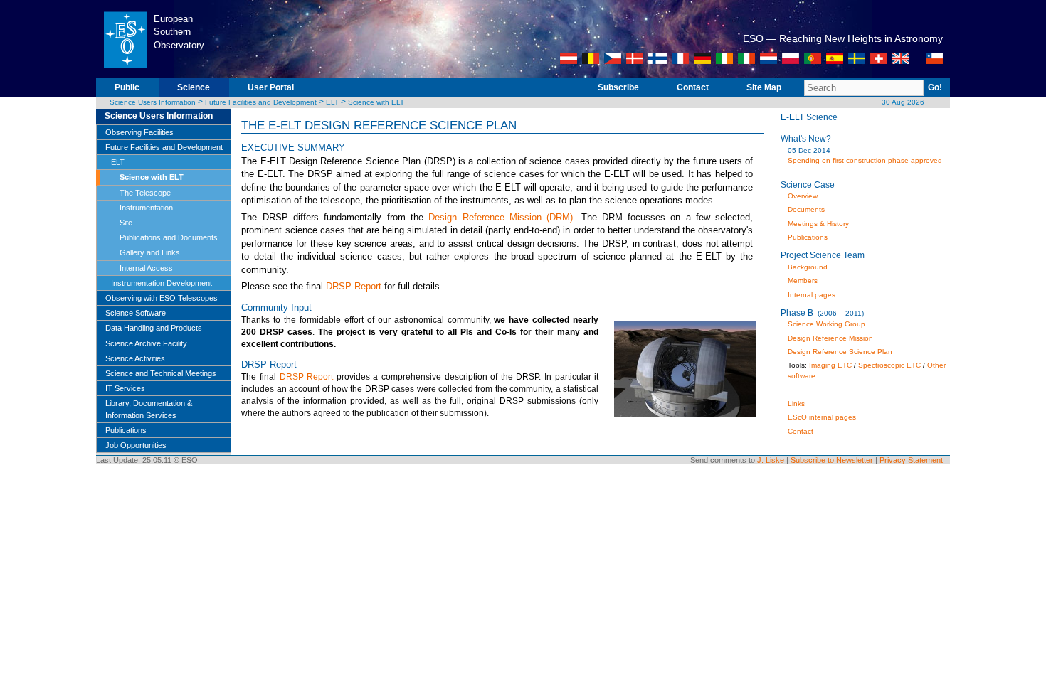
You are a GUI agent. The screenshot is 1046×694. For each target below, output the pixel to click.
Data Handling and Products (153, 328)
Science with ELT (376, 102)
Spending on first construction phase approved (865, 160)
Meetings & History (818, 224)
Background (808, 267)
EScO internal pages (822, 417)
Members (803, 280)
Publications (126, 430)
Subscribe (618, 87)
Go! (935, 87)
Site (126, 222)
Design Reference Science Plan (840, 352)
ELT (332, 102)
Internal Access (146, 268)
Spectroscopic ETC (889, 365)
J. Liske (770, 460)
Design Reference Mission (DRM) (500, 217)
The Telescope (145, 192)
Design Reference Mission (830, 338)
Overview (803, 196)
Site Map (763, 87)
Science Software (135, 313)
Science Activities (135, 358)
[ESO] (125, 75)
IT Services (125, 388)
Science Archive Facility (146, 343)
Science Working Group (826, 324)
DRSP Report (353, 286)
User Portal (271, 87)
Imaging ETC (830, 365)
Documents (806, 209)
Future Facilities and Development (261, 102)
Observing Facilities (139, 132)
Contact (693, 87)
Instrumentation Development (161, 283)
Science (193, 87)
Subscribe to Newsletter (832, 460)
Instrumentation (146, 207)
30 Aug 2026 (903, 102)
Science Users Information (153, 102)
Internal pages (811, 295)
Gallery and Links (150, 252)
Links (796, 403)
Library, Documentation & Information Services (148, 409)
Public (127, 87)
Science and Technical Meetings (160, 373)
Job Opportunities (136, 445)
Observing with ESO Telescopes (161, 298)
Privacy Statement (911, 460)
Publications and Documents (169, 237)
